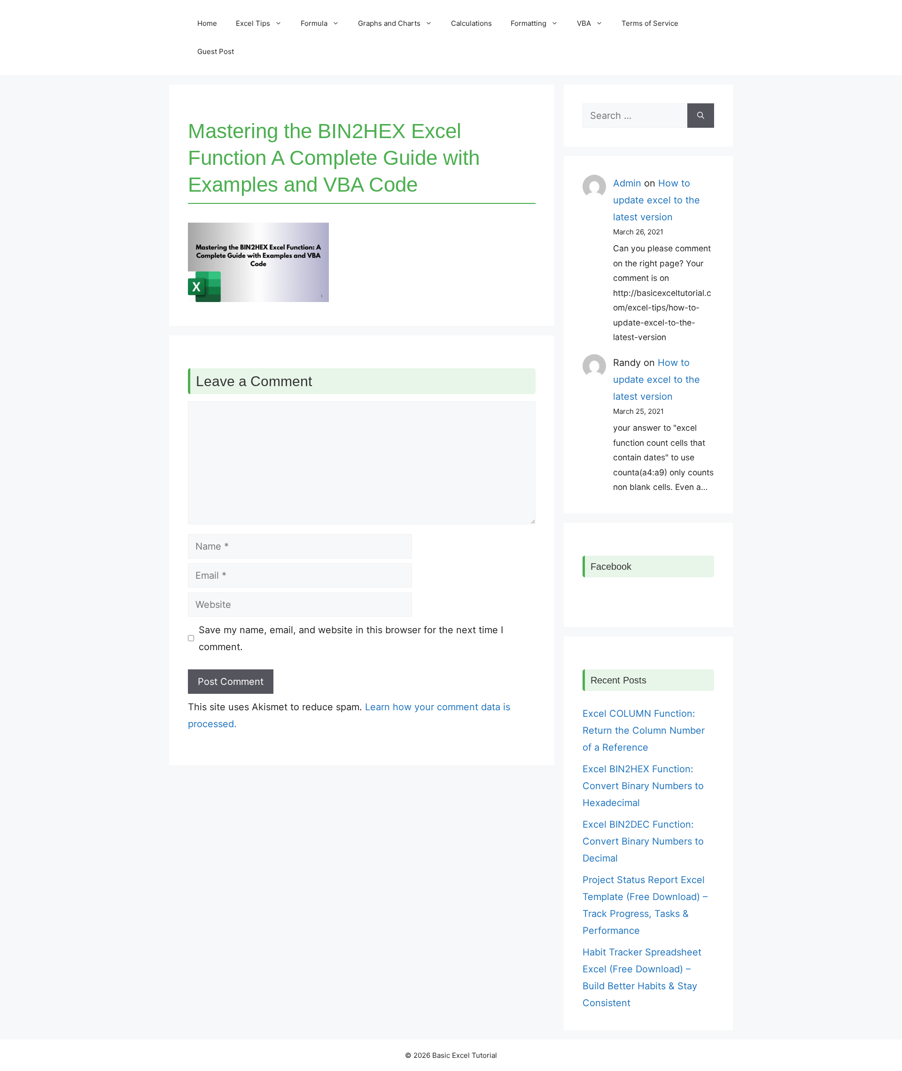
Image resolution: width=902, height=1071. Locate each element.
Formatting (528, 23)
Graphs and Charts (389, 23)
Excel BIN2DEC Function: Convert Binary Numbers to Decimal (643, 841)
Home (207, 23)
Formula (314, 23)
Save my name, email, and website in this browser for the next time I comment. (351, 638)
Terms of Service (650, 23)
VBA (584, 23)
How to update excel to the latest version (656, 200)
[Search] (700, 115)
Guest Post (215, 51)
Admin (627, 183)
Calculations (471, 23)
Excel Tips (253, 23)
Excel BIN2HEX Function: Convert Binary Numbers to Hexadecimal (643, 785)
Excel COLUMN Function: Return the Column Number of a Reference (644, 730)
